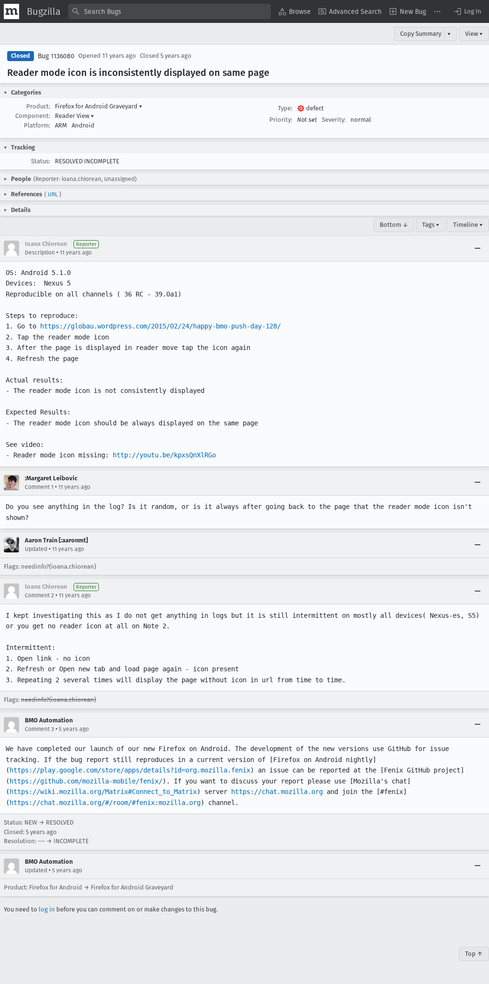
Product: (38, 106)
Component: (32, 115)
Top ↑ (474, 953)
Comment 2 (39, 595)
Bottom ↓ (394, 224)
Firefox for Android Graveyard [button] (98, 106)
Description (40, 252)
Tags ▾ (430, 224)
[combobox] (169, 11)
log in (47, 909)
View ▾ (474, 33)
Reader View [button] (74, 115)
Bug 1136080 (56, 56)
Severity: (334, 119)
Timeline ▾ (468, 224)
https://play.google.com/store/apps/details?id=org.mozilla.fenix (130, 770)
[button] (467, 11)
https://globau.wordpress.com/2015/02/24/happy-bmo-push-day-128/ (160, 326)
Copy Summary (420, 33)
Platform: (37, 125)
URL (53, 194)
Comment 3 (39, 729)
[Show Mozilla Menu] (11, 11)
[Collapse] (477, 248)
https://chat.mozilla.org (277, 791)
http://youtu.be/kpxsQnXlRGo (164, 455)
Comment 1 (39, 487)
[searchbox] (169, 11)
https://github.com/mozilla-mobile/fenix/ (86, 781)
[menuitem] (295, 11)
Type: (285, 108)
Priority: (280, 119)
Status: (40, 161)
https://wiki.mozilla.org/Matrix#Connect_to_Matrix (103, 791)
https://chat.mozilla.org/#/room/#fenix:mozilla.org (105, 802)
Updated (36, 549)
